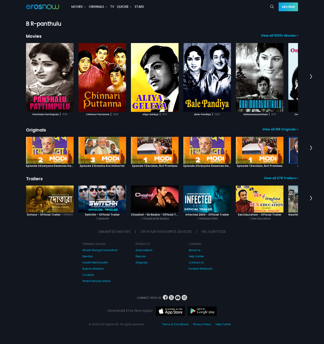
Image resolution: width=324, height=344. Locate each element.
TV (112, 6)
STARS (139, 6)
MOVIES (77, 6)
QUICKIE (123, 6)
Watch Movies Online (96, 281)
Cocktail (88, 275)
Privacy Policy (202, 324)
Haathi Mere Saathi (95, 262)
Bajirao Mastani (93, 269)
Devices (141, 256)
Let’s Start (288, 7)
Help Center (196, 256)
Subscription (144, 250)
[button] (311, 76)
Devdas (87, 256)
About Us (195, 250)
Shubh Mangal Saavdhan (100, 250)
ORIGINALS (97, 6)
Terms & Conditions (175, 324)
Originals (36, 130)
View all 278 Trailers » (281, 178)
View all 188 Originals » (280, 129)
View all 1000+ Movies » (279, 35)
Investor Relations (200, 269)
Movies (34, 36)
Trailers (34, 179)
